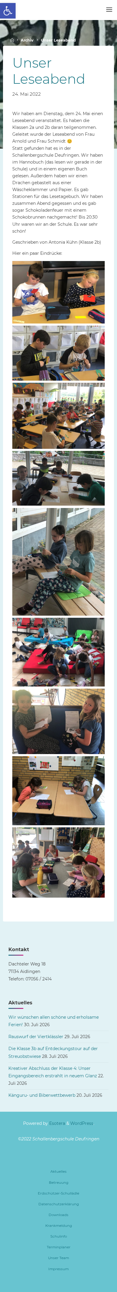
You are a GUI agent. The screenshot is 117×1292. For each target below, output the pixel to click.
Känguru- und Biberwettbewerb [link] (41, 1095)
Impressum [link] (58, 1269)
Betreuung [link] (58, 1182)
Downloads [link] (58, 1215)
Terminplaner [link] (58, 1247)
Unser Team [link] (58, 1258)
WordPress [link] (81, 1123)
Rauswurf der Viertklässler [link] (35, 1036)
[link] (8, 11)
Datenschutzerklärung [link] (58, 1204)
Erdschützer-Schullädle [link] (58, 1193)
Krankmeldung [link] (58, 1226)
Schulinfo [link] (58, 1236)
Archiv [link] (27, 40)
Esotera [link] (56, 1123)
